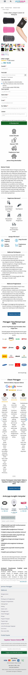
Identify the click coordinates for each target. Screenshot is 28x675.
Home (2, 7)
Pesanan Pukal (8, 7)
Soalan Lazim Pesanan (8, 517)
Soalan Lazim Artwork (8, 521)
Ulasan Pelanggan (5, 613)
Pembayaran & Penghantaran (8, 599)
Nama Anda (4, 94)
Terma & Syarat (10, 663)
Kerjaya (2, 616)
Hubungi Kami (4, 604)
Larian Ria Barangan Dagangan (8, 626)
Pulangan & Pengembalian (7, 601)
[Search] (10, 1)
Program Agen (4, 621)
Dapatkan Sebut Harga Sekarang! (14, 314)
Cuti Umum (3, 628)
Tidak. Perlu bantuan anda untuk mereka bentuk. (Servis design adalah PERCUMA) (13, 85)
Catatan (3, 111)
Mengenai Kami (4, 594)
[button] (2, 419)
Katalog (2, 606)
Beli (2, 596)
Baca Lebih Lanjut (23, 581)
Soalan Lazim (4, 609)
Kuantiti (3, 66)
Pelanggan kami (4, 611)
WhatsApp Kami (14, 123)
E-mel (3, 100)
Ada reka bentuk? (5, 80)
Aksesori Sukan (16, 7)
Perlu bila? (4, 72)
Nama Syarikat (5, 89)
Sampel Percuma (5, 623)
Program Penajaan (5, 618)
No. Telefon (4, 106)
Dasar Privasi (18, 663)
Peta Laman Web (5, 631)
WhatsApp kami (6, 558)
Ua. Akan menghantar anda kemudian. (12, 82)
